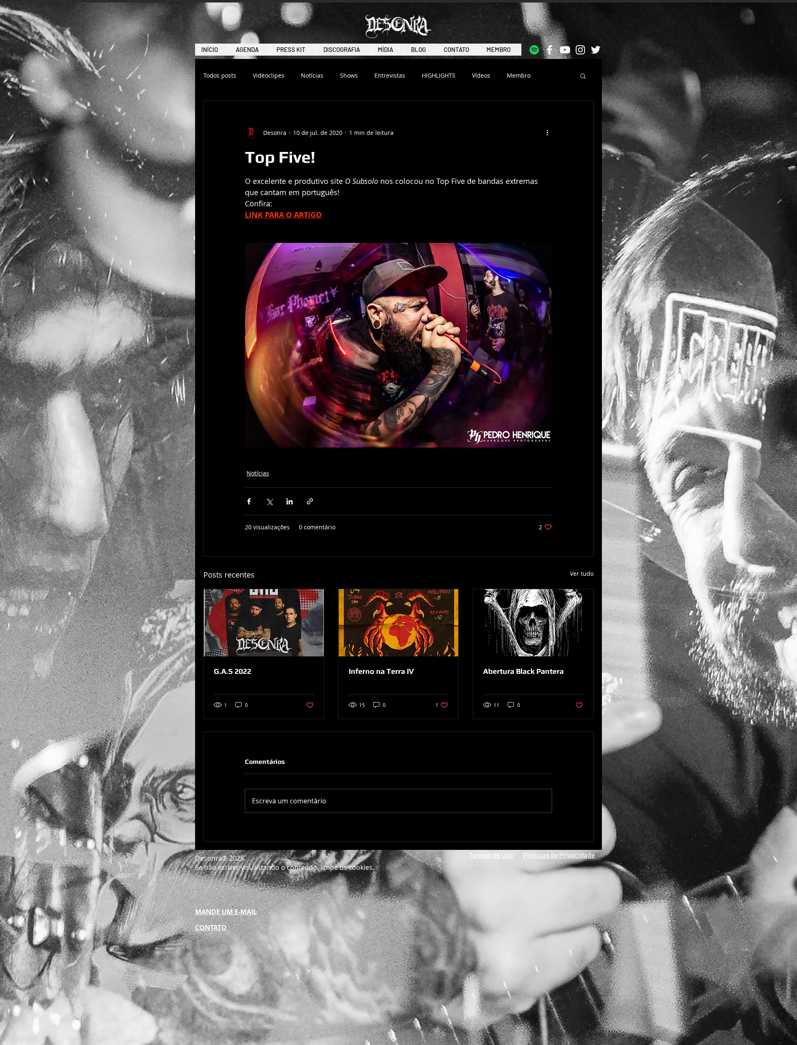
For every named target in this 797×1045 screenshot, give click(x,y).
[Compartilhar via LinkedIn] (289, 501)
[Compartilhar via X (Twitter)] (269, 501)
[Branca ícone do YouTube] (565, 50)
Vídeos (481, 75)
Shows (349, 75)
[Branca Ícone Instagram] (580, 50)
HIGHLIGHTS (438, 75)
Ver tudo (582, 574)
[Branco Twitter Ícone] (595, 50)
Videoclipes (268, 75)
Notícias (312, 75)
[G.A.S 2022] (264, 622)
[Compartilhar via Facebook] (249, 501)
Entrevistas (389, 75)
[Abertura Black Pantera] (533, 622)
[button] (583, 75)
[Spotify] (534, 50)
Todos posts (219, 75)
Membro (519, 75)
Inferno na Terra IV (381, 671)
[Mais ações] (547, 132)
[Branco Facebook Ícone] (549, 50)
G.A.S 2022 (232, 671)
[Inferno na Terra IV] (399, 622)
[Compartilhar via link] (310, 501)
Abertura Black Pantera (523, 671)
